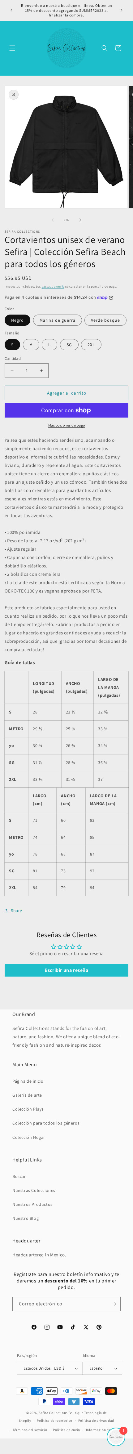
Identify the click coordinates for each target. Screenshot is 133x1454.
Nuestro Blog (25, 1218)
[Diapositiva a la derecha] (80, 220)
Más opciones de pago (66, 425)
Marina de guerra (57, 320)
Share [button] (16, 910)
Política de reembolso (54, 1420)
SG (69, 344)
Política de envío (66, 1430)
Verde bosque (105, 320)
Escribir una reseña (66, 970)
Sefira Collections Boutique (61, 1413)
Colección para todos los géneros (45, 1123)
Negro (17, 320)
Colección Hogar (28, 1137)
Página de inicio (28, 1081)
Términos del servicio (30, 1430)
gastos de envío (53, 286)
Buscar (19, 1176)
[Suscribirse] (113, 1304)
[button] (12, 48)
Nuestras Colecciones (33, 1190)
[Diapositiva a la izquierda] (53, 220)
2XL (91, 344)
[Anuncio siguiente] (121, 10)
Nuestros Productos (32, 1204)
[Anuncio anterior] (11, 10)
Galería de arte (27, 1095)
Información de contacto (106, 1430)
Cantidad (13, 358)
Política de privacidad (96, 1420)
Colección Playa (28, 1109)
